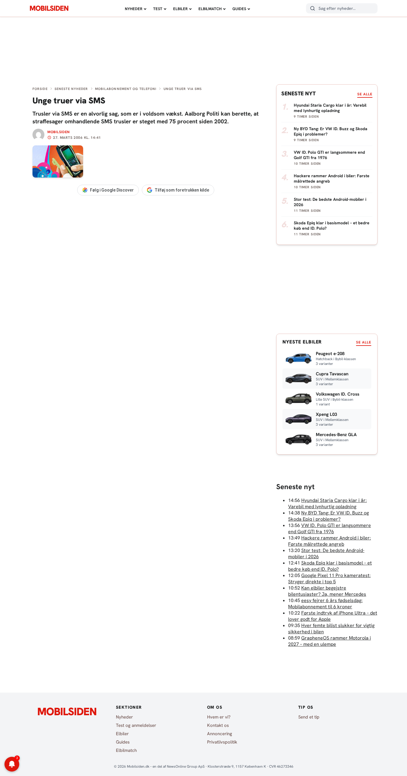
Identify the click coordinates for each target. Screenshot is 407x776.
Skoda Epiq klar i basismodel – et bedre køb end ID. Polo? (330, 566)
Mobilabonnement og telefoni (126, 89)
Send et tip (308, 717)
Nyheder (133, 8)
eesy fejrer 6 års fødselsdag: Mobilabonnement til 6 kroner (325, 603)
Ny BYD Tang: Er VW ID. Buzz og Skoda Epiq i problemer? (328, 516)
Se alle (364, 94)
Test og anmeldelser (136, 725)
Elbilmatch (210, 8)
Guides (239, 8)
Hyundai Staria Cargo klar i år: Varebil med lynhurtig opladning (327, 503)
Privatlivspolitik (222, 742)
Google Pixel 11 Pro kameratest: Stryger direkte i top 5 (329, 578)
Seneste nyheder (71, 89)
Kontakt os (218, 725)
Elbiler (180, 8)
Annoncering (219, 734)
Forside (40, 89)
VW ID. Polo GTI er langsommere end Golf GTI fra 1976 (329, 528)
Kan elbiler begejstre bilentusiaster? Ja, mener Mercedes (327, 591)
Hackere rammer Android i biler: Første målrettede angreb (329, 541)
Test (157, 8)
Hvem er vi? (219, 717)
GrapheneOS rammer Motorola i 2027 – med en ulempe (329, 641)
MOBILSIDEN (49, 8)
